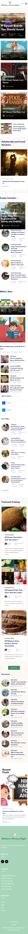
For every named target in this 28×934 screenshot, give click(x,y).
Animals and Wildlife (15, 366)
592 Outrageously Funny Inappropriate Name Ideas (19, 128)
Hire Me (3, 910)
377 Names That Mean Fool (14, 112)
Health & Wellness (15, 438)
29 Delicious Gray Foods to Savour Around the (12, 643)
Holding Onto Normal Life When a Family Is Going (18, 234)
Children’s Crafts (6, 878)
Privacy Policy (14, 922)
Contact (14, 924)
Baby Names (13, 356)
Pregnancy (13, 424)
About (3, 905)
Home (3, 902)
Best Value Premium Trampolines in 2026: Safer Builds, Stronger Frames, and (12, 216)
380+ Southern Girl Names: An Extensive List (17, 754)
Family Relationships (16, 230)
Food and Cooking (9, 534)
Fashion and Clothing (15, 385)
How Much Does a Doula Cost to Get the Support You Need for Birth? (18, 428)
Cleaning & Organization (8, 875)
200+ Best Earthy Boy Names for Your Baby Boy (18, 713)
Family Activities (6, 206)
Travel (12, 450)
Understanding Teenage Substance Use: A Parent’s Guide (18, 466)
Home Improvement (16, 476)
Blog (2, 907)
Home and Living (6, 21)
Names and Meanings (7, 48)
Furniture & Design (6, 889)
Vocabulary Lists (5, 300)
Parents (13, 462)
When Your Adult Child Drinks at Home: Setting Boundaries (18, 277)
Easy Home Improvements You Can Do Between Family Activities (18, 480)
